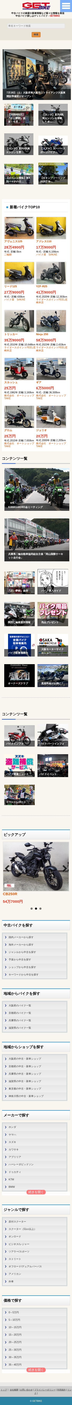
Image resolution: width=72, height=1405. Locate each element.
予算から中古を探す (20, 959)
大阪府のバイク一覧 (20, 1005)
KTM (11, 1179)
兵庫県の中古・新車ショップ (25, 1073)
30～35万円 (15, 1357)
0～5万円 (14, 1312)
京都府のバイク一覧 (20, 1013)
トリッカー (11, 334)
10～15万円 (15, 1327)
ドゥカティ (15, 1172)
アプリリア (15, 1157)
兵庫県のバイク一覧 (20, 1020)
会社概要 (14, 1390)
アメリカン (15, 1273)
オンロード (15, 1236)
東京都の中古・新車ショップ (25, 1088)
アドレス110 (43, 241)
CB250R (10, 894)
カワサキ (14, 1149)
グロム (8, 430)
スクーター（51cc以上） (22, 1229)
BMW (12, 1186)
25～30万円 (15, 1349)
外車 (11, 1281)
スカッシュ (11, 382)
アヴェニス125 (13, 241)
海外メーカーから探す (21, 944)
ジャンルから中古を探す (22, 952)
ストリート (15, 1259)
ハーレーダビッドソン (21, 1164)
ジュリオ (41, 430)
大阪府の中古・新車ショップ (25, 1058)
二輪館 (8, 254)
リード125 (10, 286)
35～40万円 (15, 1364)
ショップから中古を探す (22, 967)
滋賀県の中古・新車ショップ (25, 1081)
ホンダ (12, 1127)
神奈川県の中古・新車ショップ (26, 1096)
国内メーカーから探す (21, 937)
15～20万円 (15, 1334)
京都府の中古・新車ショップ (25, 1066)
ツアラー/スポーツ (19, 1251)
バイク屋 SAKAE (46, 254)
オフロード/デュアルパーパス (25, 1266)
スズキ (12, 1142)
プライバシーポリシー (44, 1390)
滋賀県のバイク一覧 (20, 1027)
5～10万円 (14, 1319)
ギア (38, 382)
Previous (9, 868)
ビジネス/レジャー (19, 1244)
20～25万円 (15, 1342)
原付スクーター (17, 1221)
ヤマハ (12, 1134)
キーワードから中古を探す (24, 974)
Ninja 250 (42, 334)
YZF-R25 (41, 286)
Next (62, 868)
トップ (4, 1390)
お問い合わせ (26, 1390)
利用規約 (61, 1390)
